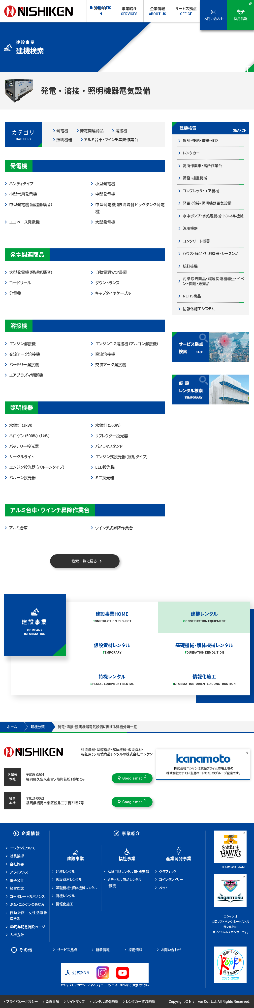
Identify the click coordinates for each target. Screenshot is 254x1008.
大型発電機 (105, 222)
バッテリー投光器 (24, 446)
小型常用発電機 (23, 194)
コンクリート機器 (196, 241)
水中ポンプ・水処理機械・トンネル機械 (213, 216)
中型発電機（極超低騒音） (31, 205)
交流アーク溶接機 (24, 354)
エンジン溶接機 (22, 344)
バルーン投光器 (22, 478)
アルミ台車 (18, 528)
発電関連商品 (92, 131)
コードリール (20, 283)
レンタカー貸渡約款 (140, 1001)
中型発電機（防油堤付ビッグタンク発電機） (130, 208)
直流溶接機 (105, 354)
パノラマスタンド (109, 446)
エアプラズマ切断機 (26, 375)
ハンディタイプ (21, 184)
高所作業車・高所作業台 (202, 166)
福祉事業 (127, 858)
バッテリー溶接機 (24, 365)
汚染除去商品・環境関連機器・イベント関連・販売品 (213, 281)
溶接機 (121, 131)
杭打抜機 (190, 266)
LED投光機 (105, 467)
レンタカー (191, 153)
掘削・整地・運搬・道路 (201, 140)
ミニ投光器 (104, 478)
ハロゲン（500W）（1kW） (29, 436)
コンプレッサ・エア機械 (201, 191)
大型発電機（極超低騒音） (31, 272)
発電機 (62, 131)
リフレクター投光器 (111, 436)
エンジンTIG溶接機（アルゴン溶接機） (127, 344)
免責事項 (52, 1001)
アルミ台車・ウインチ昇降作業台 (111, 140)
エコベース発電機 (24, 222)
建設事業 (75, 858)
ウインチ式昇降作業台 (114, 528)
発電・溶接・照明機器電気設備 (207, 203)
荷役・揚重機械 (195, 178)
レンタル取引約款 (105, 1001)
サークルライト (21, 457)
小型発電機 (105, 184)
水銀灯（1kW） (21, 425)
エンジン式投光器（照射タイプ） (121, 457)
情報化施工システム (199, 309)
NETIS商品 (192, 296)
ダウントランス (107, 283)
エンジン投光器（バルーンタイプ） (37, 467)
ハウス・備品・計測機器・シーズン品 (211, 253)
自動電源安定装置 (111, 272)
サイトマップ (76, 1001)
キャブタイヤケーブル (113, 293)
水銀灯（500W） (108, 425)
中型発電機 (105, 194)
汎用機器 (190, 228)
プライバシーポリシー (22, 1001)
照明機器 (64, 140)
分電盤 (15, 293)
